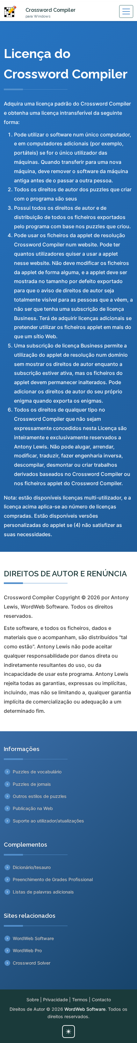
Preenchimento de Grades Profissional (53, 879)
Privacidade (55, 999)
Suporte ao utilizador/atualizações (48, 820)
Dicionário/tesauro (32, 867)
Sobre (32, 999)
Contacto (101, 999)
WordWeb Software (33, 938)
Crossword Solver (31, 963)
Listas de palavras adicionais (43, 891)
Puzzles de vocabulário (37, 771)
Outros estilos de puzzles (40, 796)
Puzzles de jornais (32, 784)
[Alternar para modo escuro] (68, 1031)
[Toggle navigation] (126, 11)
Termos (80, 999)
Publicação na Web (33, 808)
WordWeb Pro (27, 950)
